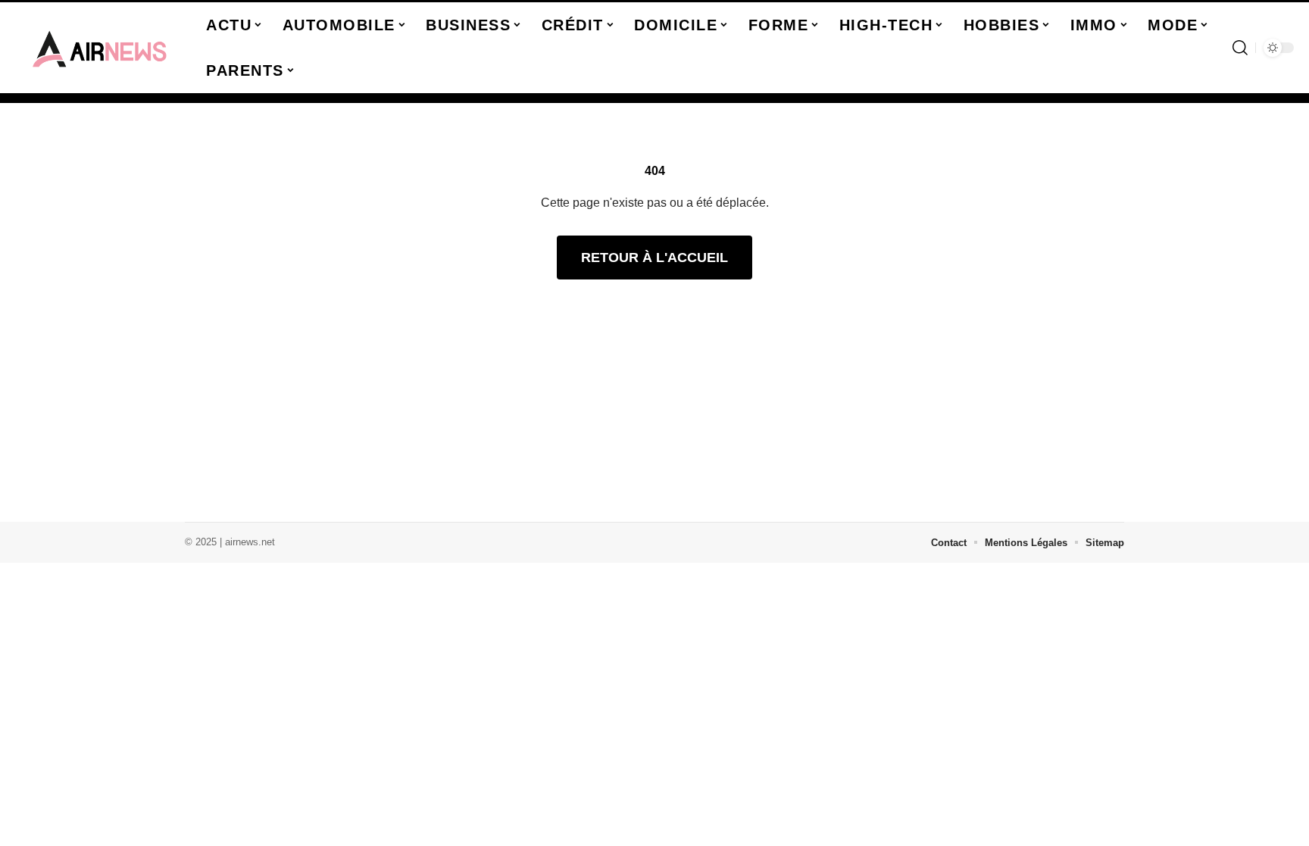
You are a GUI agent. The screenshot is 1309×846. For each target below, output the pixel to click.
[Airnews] (100, 48)
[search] (1240, 48)
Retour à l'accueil (654, 257)
